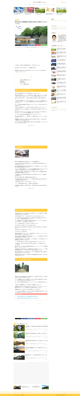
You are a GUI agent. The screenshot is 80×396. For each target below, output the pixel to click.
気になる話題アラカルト (40, 2)
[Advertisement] (31, 57)
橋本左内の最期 (22, 82)
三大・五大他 (39, 4)
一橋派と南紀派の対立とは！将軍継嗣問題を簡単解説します (27, 296)
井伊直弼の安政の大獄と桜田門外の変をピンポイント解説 (27, 298)
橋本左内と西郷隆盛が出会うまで (25, 79)
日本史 (30, 4)
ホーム (25, 4)
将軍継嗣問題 (22, 81)
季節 (34, 4)
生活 (48, 4)
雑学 (44, 4)
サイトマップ (53, 4)
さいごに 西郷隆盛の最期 (24, 84)
